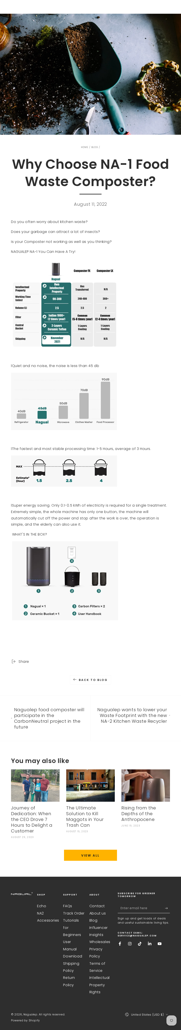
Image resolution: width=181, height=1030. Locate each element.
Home (84, 147)
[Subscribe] (167, 908)
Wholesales (99, 941)
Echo (41, 906)
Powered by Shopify (25, 1020)
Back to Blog (93, 680)
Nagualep (30, 1014)
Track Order (74, 913)
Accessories (48, 920)
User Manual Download (72, 949)
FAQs (67, 906)
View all (90, 855)
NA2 (40, 913)
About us (97, 913)
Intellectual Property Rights (99, 985)
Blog (94, 147)
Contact (97, 906)
